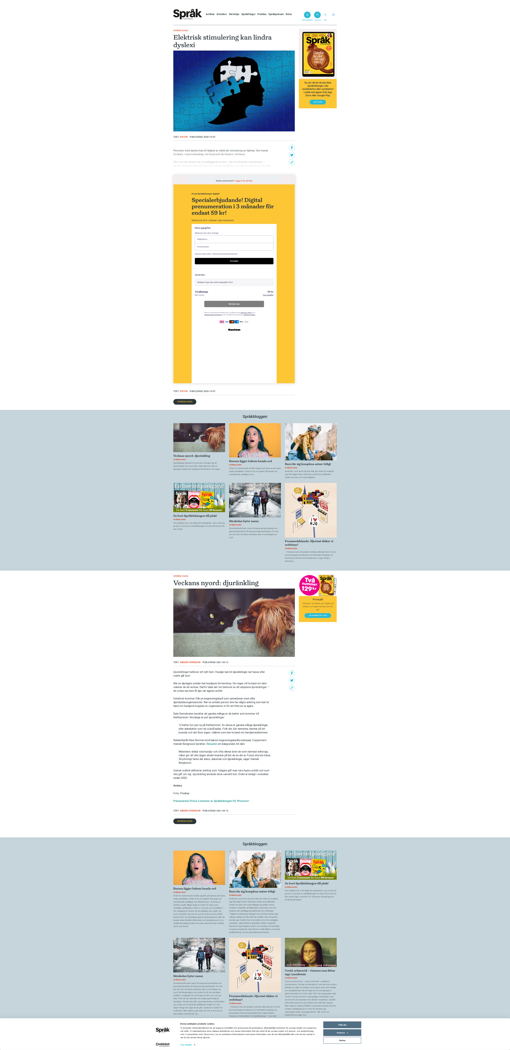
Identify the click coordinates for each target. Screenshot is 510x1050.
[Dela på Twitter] (292, 155)
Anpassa (341, 1032)
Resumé (212, 743)
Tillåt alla (342, 1025)
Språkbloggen (180, 30)
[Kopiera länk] (292, 162)
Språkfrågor (248, 14)
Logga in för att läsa (243, 181)
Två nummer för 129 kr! (318, 615)
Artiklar (210, 14)
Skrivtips (234, 14)
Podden (262, 14)
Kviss (289, 14)
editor (184, 137)
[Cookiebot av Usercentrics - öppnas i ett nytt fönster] (162, 1045)
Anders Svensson (190, 662)
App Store (318, 102)
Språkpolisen (276, 14)
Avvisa (342, 1040)
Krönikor (222, 14)
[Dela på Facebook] (292, 148)
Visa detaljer (186, 1045)
